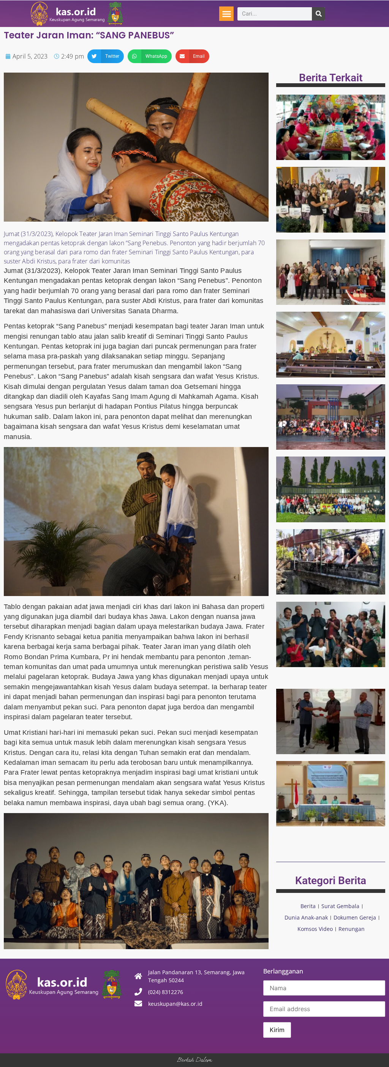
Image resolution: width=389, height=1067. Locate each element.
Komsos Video (315, 928)
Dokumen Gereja (355, 917)
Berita (308, 906)
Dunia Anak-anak (306, 917)
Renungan (351, 928)
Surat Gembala (340, 906)
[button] (226, 13)
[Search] (318, 14)
